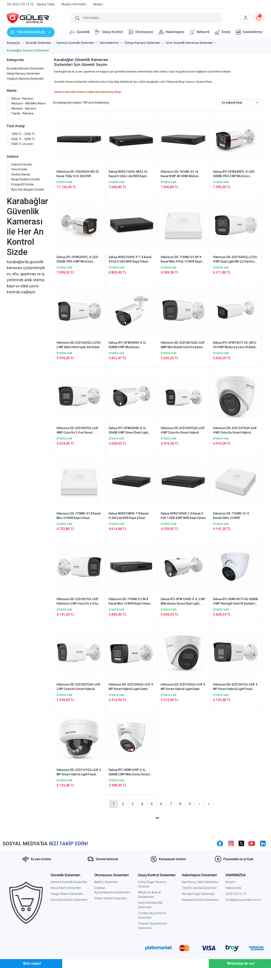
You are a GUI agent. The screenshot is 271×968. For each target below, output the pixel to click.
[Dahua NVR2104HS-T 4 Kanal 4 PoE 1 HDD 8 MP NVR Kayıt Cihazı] (183, 481)
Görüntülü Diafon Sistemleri (69, 899)
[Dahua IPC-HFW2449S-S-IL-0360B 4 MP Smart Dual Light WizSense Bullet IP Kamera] (131, 396)
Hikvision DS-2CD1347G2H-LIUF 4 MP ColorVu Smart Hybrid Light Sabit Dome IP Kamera (235, 430)
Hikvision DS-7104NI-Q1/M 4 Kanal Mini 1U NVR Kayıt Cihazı (130, 601)
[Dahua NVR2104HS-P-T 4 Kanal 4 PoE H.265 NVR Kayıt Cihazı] (131, 225)
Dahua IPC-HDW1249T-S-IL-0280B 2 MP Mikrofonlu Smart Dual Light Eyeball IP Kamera (129, 772)
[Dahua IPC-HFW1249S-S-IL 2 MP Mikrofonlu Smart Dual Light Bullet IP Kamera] (183, 567)
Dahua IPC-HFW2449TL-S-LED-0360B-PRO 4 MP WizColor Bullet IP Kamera (78, 259)
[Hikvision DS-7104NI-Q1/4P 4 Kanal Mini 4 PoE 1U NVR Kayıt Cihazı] (183, 225)
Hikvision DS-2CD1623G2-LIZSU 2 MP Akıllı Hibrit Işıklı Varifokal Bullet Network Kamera (79, 345)
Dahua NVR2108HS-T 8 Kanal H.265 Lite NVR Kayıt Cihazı (128, 516)
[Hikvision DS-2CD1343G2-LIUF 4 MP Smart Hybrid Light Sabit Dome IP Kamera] (183, 652)
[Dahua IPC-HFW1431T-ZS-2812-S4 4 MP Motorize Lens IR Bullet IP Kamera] (235, 311)
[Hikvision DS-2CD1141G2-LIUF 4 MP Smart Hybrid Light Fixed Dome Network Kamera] (79, 738)
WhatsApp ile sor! (241, 963)
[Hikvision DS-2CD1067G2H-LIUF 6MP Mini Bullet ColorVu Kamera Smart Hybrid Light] (183, 311)
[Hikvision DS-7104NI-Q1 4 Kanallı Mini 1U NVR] (235, 481)
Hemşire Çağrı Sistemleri (198, 894)
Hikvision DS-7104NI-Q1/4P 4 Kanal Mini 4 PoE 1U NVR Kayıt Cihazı (181, 259)
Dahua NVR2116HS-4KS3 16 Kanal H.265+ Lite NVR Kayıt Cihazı (128, 174)
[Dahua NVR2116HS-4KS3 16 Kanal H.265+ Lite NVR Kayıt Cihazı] (131, 140)
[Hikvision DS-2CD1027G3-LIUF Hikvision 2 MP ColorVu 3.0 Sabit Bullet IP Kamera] (79, 567)
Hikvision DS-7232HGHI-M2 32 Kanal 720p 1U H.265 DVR (78, 174)
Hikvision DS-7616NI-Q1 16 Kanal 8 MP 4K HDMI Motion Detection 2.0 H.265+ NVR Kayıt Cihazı (182, 174)
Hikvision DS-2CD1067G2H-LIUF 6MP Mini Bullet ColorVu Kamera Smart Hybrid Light (183, 345)
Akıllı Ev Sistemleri (106, 882)
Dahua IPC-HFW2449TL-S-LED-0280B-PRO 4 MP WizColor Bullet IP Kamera (234, 174)
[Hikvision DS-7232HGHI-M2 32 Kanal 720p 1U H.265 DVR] (79, 140)
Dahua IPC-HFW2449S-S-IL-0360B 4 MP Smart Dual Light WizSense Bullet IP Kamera (128, 430)
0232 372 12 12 (235, 894)
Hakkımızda (233, 888)
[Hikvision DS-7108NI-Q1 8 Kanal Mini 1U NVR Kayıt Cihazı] (79, 481)
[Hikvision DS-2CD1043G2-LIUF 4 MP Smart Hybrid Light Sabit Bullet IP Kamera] (131, 652)
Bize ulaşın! (32, 963)
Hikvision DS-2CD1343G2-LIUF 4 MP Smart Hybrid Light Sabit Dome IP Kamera (183, 687)
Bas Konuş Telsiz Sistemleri (200, 882)
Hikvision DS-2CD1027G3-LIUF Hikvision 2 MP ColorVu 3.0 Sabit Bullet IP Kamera (79, 601)
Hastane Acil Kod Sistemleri (200, 899)
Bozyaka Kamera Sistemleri (25, 68)
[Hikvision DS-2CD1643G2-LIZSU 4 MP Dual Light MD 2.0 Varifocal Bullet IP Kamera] (235, 225)
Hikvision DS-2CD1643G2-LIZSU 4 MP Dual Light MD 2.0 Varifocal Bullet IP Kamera (235, 259)
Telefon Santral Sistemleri (199, 888)
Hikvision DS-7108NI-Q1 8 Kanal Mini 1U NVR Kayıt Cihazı (79, 516)
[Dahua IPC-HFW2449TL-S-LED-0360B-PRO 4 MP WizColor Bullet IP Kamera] (79, 225)
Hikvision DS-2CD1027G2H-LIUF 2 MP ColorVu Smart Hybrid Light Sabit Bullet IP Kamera (79, 687)
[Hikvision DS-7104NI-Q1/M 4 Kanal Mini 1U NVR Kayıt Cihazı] (131, 567)
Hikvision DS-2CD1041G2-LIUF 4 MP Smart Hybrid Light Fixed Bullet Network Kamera (235, 687)
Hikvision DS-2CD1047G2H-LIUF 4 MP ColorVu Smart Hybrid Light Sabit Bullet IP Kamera (183, 430)
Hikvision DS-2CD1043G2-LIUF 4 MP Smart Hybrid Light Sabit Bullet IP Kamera (131, 687)
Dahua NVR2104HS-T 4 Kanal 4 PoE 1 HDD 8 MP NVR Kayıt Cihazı (183, 516)
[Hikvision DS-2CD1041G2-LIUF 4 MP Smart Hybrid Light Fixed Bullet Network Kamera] (235, 652)
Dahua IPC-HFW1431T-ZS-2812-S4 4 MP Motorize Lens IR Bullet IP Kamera (235, 345)
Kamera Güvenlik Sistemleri (69, 882)
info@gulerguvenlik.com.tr (243, 899)
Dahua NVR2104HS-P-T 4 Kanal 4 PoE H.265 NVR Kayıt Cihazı (130, 259)
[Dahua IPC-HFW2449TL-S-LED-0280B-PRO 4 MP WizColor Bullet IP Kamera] (235, 140)
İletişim (230, 882)
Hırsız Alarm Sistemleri (66, 888)
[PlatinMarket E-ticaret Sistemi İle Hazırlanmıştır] (158, 948)
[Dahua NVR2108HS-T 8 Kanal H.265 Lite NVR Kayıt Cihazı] (131, 481)
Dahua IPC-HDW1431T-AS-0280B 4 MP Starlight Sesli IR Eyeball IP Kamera (235, 601)
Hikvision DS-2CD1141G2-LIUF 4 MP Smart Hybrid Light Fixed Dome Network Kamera (79, 772)
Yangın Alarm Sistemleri (67, 894)
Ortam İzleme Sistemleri (110, 898)
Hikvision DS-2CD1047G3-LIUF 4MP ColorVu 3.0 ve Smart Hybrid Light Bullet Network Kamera (77, 430)
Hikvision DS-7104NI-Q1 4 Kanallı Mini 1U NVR (231, 516)
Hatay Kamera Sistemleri (23, 73)
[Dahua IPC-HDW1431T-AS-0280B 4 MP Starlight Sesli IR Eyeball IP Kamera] (235, 567)
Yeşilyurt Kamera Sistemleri (25, 78)
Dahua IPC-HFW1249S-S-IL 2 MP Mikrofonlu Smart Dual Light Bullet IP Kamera (183, 601)
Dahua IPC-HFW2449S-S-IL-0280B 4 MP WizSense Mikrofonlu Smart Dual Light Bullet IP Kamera (128, 345)
